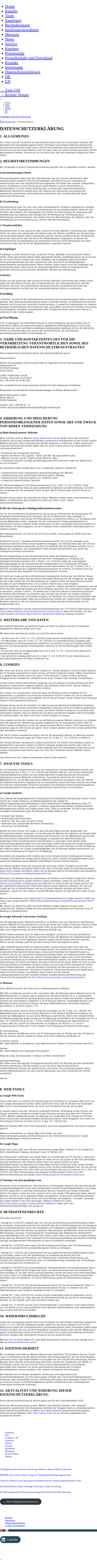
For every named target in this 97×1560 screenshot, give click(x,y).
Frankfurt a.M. (12, 1438)
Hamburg (9, 1432)
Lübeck (8, 1443)
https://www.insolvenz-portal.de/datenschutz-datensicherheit (31, 611)
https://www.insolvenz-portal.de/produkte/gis (42, 614)
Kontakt (8, 1517)
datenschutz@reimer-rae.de (22, 1342)
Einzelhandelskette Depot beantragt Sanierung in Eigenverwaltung (30, 1486)
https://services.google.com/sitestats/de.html (61, 977)
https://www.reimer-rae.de (46, 438)
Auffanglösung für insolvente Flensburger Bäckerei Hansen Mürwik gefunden (36, 1469)
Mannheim (10, 1448)
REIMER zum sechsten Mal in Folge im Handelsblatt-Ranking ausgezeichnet (35, 1475)
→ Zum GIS (10, 90)
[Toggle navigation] (1, 120)
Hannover (9, 1440)
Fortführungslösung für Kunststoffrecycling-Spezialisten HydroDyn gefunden (35, 1492)
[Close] (1, 99)
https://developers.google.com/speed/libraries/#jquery (28, 1203)
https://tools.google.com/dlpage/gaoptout (22, 883)
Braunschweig (11, 1454)
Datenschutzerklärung (15, 1523)
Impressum (10, 1520)
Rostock (9, 1446)
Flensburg (9, 1451)
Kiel (7, 1435)
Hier (2, 757)
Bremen (8, 1456)
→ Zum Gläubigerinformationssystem (20, 1501)
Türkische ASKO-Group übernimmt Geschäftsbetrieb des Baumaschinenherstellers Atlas (40, 1480)
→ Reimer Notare (14, 95)
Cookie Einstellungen (15, 1525)
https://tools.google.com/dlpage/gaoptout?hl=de (26, 873)
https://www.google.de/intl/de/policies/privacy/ (60, 1174)
